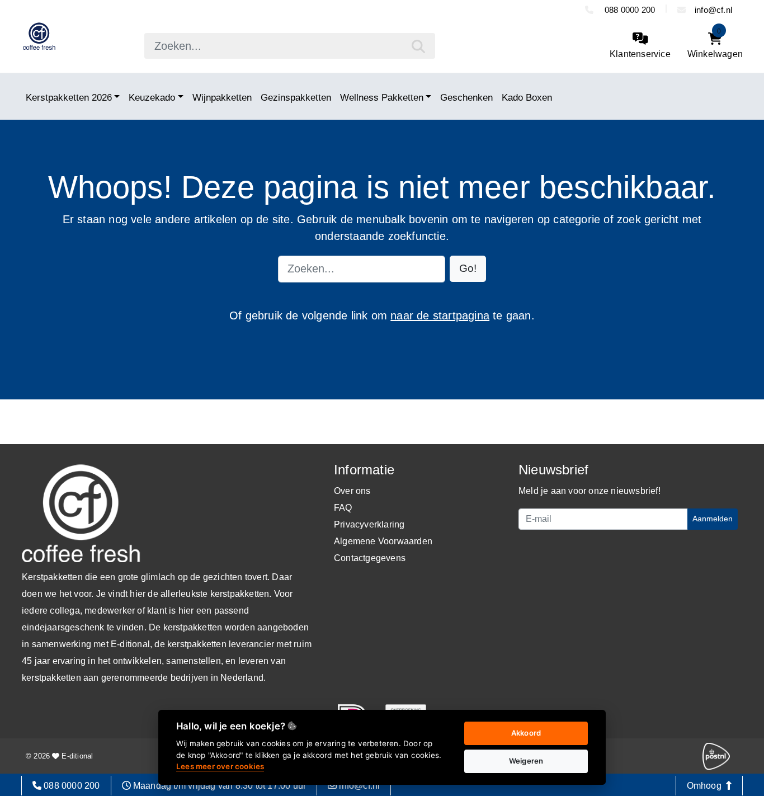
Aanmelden (712, 518)
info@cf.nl (713, 10)
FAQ (343, 507)
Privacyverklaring (369, 524)
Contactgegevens (369, 558)
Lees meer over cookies (220, 766)
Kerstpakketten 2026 (69, 97)
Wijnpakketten (222, 97)
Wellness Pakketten (381, 97)
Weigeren (526, 760)
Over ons (352, 491)
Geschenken (466, 97)
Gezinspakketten (296, 97)
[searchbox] (289, 46)
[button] (468, 269)
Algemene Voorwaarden (383, 541)
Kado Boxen (527, 97)
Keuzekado (152, 97)
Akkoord (526, 732)
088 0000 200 (628, 10)
